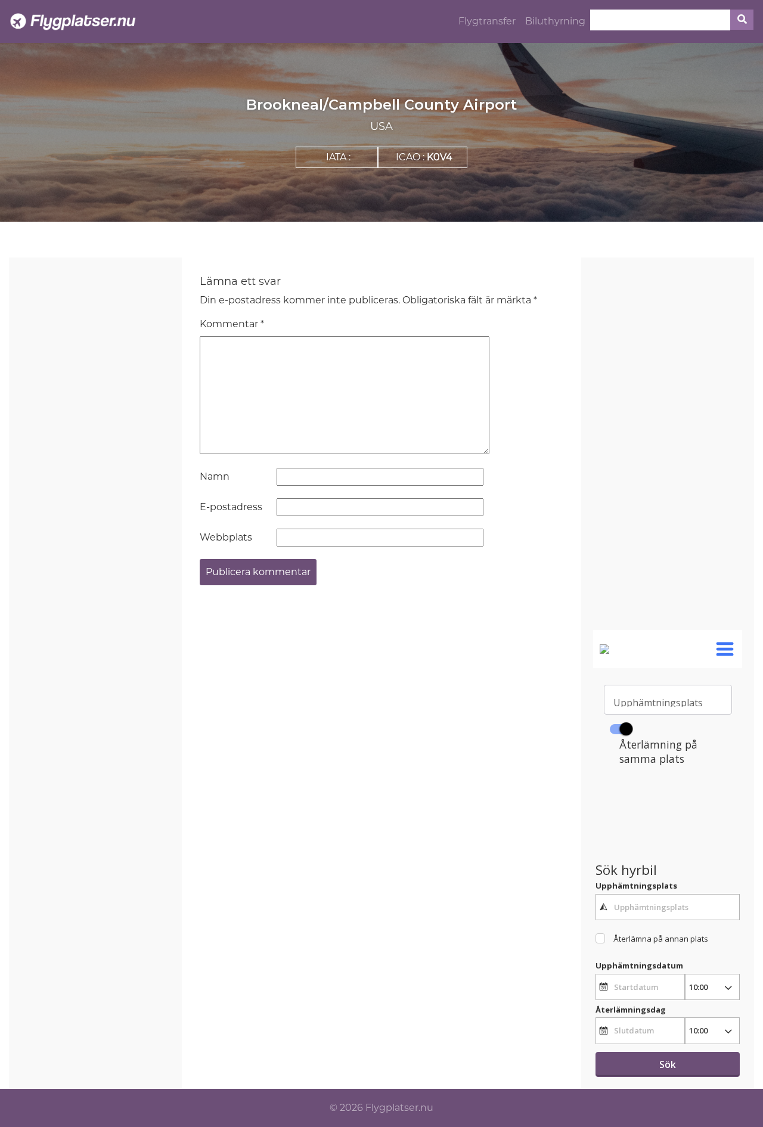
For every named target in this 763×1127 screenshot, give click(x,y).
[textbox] (667, 907)
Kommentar (232, 324)
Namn (214, 476)
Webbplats (226, 537)
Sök (667, 1064)
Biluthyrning (555, 21)
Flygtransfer (487, 21)
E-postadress (231, 507)
